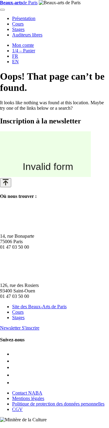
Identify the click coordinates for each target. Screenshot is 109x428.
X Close (8, 425)
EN (15, 61)
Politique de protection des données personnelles (58, 403)
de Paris (19, 2)
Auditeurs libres (27, 34)
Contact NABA (27, 392)
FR (15, 56)
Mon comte (23, 45)
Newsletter (19, 327)
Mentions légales (28, 398)
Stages (18, 29)
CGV (17, 409)
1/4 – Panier (23, 50)
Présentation (23, 18)
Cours (18, 23)
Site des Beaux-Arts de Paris (39, 306)
